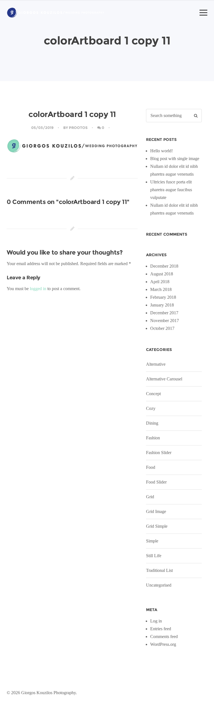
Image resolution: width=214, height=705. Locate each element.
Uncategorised (158, 585)
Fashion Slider (158, 452)
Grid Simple (156, 526)
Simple (152, 541)
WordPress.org (163, 644)
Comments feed (164, 636)
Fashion (153, 437)
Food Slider (156, 482)
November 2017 (164, 320)
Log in (156, 621)
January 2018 (162, 305)
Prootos (78, 127)
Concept (153, 393)
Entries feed (160, 628)
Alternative (156, 364)
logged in (38, 288)
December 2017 (164, 312)
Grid (150, 496)
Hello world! (161, 150)
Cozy (150, 408)
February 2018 (163, 297)
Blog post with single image (174, 158)
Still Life (153, 555)
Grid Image (156, 511)
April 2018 (159, 281)
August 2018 (161, 273)
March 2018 (161, 289)
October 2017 (162, 328)
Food (150, 467)
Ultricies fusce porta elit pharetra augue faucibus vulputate (171, 190)
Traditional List (159, 570)
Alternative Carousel (164, 379)
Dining (152, 423)
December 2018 (164, 266)
